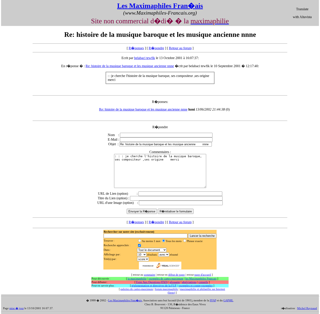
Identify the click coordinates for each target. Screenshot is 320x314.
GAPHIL (228, 300)
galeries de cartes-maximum (136, 289)
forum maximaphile (166, 289)
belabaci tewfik (144, 58)
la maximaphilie (137, 278)
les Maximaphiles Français (201, 278)
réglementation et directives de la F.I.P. (154, 285)
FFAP (213, 300)
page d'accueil (202, 274)
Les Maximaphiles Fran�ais (160, 6)
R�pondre (156, 48)
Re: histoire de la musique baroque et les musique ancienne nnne (130, 66)
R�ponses (136, 48)
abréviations (189, 282)
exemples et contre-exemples (196, 285)
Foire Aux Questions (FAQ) (152, 282)
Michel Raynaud (307, 308)
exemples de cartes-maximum (166, 278)
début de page (176, 274)
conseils (203, 282)
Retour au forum (180, 48)
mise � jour (16, 308)
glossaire (175, 282)
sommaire (149, 274)
